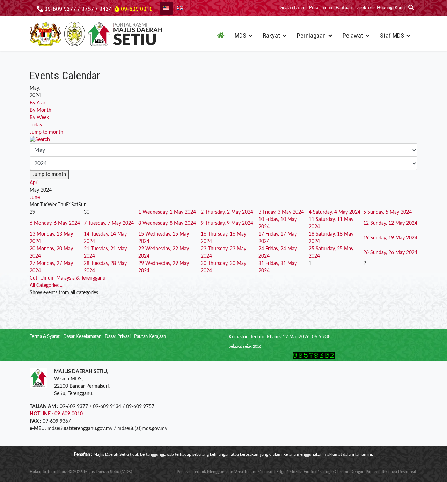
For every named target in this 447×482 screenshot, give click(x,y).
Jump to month (46, 132)
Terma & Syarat (45, 336)
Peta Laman (320, 8)
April (34, 182)
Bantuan (344, 8)
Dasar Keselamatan (82, 336)
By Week (39, 117)
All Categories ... (46, 285)
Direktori (364, 8)
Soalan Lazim (293, 8)
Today (36, 125)
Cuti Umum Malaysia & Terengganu (67, 278)
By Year (37, 103)
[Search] (223, 139)
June (35, 197)
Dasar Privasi (118, 336)
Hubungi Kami (391, 8)
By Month (40, 110)
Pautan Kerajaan (150, 336)
